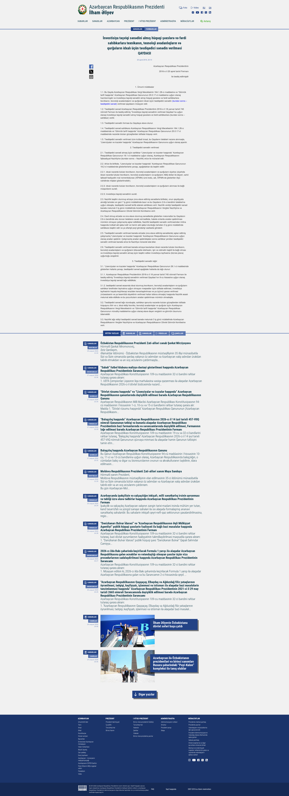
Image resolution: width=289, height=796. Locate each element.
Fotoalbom (81, 771)
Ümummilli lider (83, 722)
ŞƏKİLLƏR (179, 333)
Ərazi (80, 728)
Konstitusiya (82, 733)
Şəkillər (135, 730)
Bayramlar (81, 739)
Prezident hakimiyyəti (112, 722)
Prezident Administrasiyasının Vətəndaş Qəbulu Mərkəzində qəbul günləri (198, 735)
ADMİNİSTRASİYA (168, 21)
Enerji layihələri (83, 755)
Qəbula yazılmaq (194, 740)
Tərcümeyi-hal (110, 728)
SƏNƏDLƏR (97, 21)
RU (204, 7)
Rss (210, 12)
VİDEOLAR (162, 333)
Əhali (79, 730)
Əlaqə (163, 730)
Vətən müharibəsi (83, 747)
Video (196, 7)
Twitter (206, 12)
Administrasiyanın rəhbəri (169, 722)
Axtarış (207, 21)
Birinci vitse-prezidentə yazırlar (143, 736)
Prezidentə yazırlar (194, 725)
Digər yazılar (146, 694)
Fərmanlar (151, 29)
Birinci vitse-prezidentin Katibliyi (143, 722)
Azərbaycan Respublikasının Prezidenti (126, 7)
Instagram (193, 12)
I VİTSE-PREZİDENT (147, 21)
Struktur (163, 725)
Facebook (202, 12)
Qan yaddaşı (82, 752)
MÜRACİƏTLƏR (187, 21)
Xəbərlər (136, 728)
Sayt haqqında (171, 789)
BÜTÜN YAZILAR (112, 333)
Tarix (79, 725)
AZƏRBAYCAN (113, 21)
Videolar (136, 733)
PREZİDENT (129, 21)
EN (210, 7)
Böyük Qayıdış (82, 750)
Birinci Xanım (110, 730)
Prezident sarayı (166, 728)
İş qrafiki (109, 725)
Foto (185, 7)
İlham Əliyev (101, 12)
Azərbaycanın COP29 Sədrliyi (87, 763)
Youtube (197, 12)
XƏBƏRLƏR (83, 21)
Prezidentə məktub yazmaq (197, 722)
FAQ (152, 789)
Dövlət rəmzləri (83, 736)
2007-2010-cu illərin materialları (199, 789)
